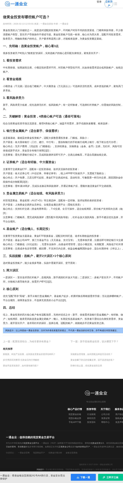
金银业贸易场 (71, 453)
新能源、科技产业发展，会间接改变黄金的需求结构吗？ (29, 354)
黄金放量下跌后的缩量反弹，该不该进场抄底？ (92, 360)
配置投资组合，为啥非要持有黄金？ (32, 341)
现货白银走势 (75, 418)
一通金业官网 (24, 453)
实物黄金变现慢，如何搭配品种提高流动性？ (91, 354)
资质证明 (105, 418)
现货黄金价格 (75, 414)
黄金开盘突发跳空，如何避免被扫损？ (21, 365)
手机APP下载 (75, 422)
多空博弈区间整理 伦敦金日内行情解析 (21, 360)
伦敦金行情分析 (55, 453)
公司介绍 (105, 414)
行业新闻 (91, 414)
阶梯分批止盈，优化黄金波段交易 (86, 365)
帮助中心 (105, 422)
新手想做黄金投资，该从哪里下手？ (99, 341)
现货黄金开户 (39, 453)
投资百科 (91, 422)
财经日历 (91, 418)
